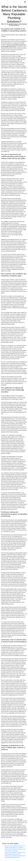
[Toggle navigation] (25, 2)
